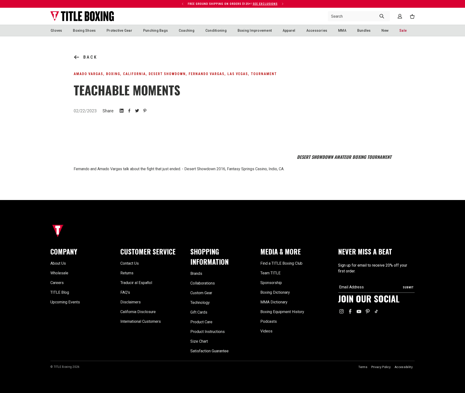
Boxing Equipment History (282, 311)
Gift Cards (198, 312)
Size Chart (199, 341)
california (134, 74)
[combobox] (359, 16)
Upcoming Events (65, 302)
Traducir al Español (136, 282)
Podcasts (268, 321)
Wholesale (59, 273)
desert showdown (167, 74)
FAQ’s (125, 292)
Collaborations (202, 283)
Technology (200, 302)
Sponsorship (271, 282)
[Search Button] (382, 16)
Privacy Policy (381, 367)
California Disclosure (138, 311)
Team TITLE (270, 273)
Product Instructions (207, 331)
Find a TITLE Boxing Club (281, 263)
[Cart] (412, 16)
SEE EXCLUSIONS (265, 4)
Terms (362, 367)
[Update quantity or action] (182, 4)
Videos (266, 331)
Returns (126, 273)
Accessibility (404, 367)
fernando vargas (207, 74)
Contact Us (129, 263)
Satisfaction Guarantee (209, 351)
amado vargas (88, 74)
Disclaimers (130, 302)
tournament (264, 74)
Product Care (201, 322)
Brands (196, 273)
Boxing (113, 74)
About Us (58, 263)
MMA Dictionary (273, 302)
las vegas (237, 74)
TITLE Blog (59, 292)
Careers (57, 282)
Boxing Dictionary (275, 292)
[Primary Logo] (82, 16)
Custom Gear (201, 293)
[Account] (400, 16)
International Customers (140, 321)
